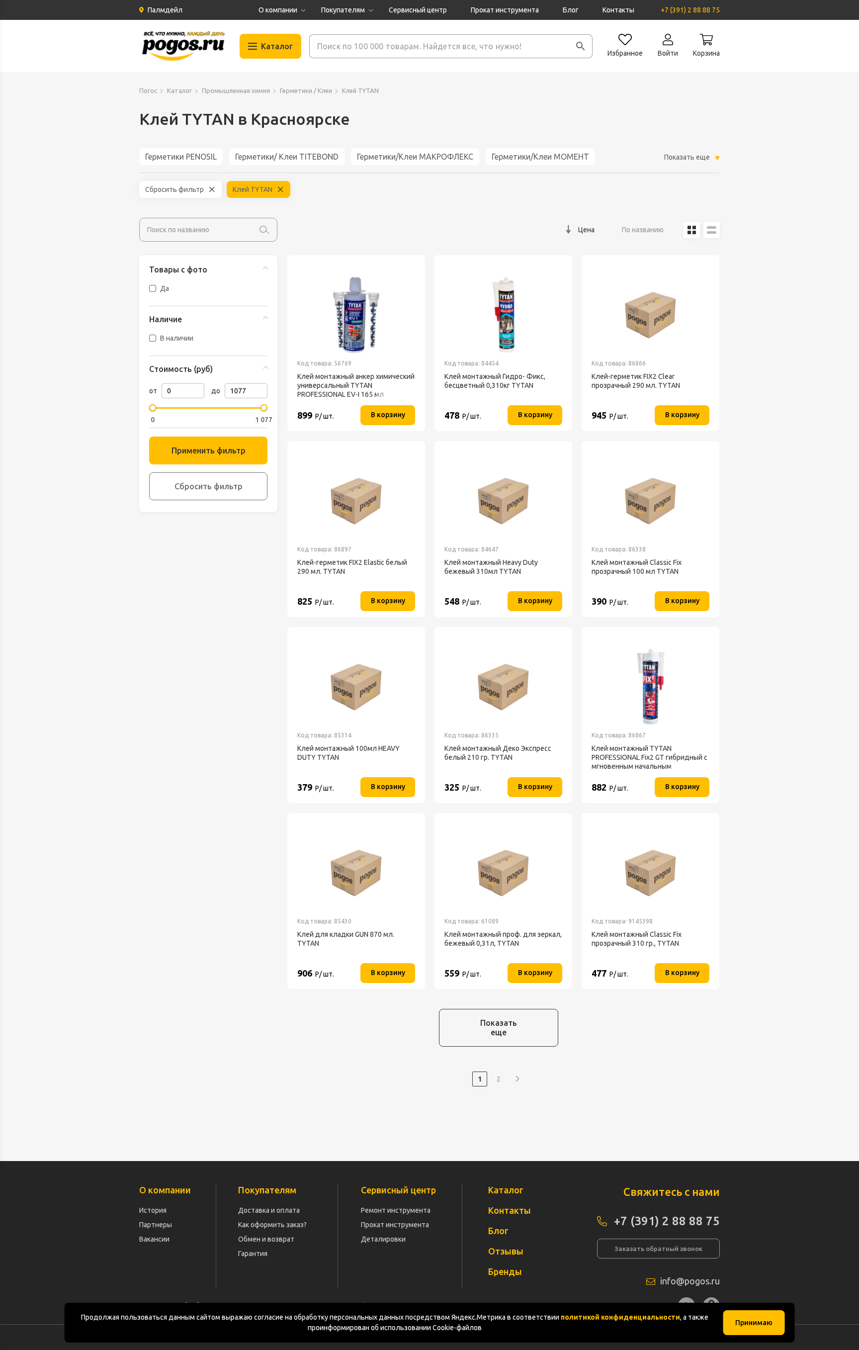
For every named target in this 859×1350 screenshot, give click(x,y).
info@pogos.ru (690, 1281)
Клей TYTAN (252, 189)
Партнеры (155, 1225)
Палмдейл (165, 10)
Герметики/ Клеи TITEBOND (287, 156)
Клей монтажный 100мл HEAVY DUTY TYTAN (348, 752)
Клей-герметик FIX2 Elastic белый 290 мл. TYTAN (352, 566)
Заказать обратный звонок (658, 1248)
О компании (277, 10)
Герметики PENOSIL (181, 156)
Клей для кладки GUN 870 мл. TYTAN (345, 938)
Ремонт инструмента (395, 1210)
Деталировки (383, 1239)
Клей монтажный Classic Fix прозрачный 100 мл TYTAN (637, 566)
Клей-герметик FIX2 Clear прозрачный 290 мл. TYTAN (636, 380)
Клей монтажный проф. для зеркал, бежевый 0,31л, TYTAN (503, 938)
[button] (581, 46)
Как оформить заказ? (272, 1225)
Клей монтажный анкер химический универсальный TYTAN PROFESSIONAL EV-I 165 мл (356, 385)
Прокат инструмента (505, 10)
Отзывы (505, 1251)
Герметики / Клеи (306, 90)
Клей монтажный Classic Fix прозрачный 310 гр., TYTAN (637, 938)
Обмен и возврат (266, 1239)
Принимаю (754, 1323)
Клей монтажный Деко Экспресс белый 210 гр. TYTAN (497, 752)
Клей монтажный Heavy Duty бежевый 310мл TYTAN (491, 566)
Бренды (505, 1271)
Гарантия (252, 1254)
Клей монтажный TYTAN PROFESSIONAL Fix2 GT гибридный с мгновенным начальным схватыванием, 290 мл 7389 (649, 757)
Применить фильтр (209, 450)
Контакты (618, 10)
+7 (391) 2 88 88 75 (690, 10)
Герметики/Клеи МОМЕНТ (540, 156)
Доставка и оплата (269, 1210)
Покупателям (343, 10)
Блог (571, 10)
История (153, 1210)
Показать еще (498, 1027)
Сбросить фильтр (174, 189)
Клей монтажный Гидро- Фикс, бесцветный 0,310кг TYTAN (494, 380)
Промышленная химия (236, 90)
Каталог (179, 90)
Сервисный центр (418, 10)
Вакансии (154, 1239)
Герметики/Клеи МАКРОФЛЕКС (415, 156)
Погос (148, 90)
